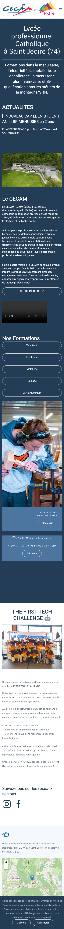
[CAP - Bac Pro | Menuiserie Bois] (32, 466)
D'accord (21, 923)
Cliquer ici (11, 133)
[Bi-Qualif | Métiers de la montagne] (32, 548)
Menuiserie (32, 345)
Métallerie (32, 369)
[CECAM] (6, 803)
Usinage (32, 381)
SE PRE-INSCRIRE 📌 (32, 291)
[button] (60, 9)
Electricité (32, 357)
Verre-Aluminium (32, 393)
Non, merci (43, 923)
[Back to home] (30, 9)
